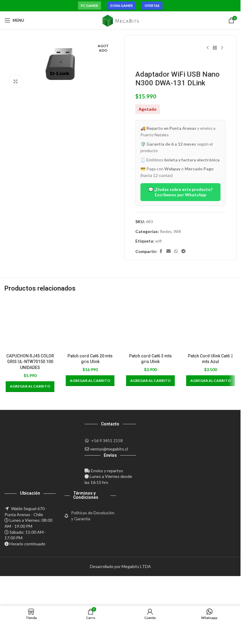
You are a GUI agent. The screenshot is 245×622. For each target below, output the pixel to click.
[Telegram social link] (183, 251)
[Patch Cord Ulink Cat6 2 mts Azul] (210, 324)
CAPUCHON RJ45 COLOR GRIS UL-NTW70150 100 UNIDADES (30, 362)
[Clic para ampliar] (15, 81)
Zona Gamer (121, 5)
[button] (30, 386)
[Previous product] (207, 48)
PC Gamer (89, 5)
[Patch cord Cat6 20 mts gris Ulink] (90, 324)
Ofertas (152, 5)
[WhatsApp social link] (176, 251)
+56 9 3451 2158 (107, 440)
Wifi (177, 231)
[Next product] (222, 48)
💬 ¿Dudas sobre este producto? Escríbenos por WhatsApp (180, 192)
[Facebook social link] (161, 251)
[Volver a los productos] (214, 48)
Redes (166, 231)
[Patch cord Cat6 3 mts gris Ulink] (150, 324)
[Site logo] (120, 19)
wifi (158, 240)
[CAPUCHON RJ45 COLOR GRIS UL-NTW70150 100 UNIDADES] (30, 324)
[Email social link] (168, 251)
